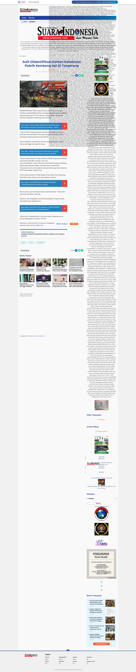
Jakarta (75, 657)
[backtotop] (68, 651)
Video (25, 22)
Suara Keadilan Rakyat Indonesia (101, 462)
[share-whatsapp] (82, 75)
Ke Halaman (101, 419)
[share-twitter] (79, 75)
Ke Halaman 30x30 (101, 431)
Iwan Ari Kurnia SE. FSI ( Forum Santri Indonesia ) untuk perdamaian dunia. (97, 627)
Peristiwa (89, 657)
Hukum (31, 242)
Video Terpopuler (94, 415)
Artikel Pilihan (93, 427)
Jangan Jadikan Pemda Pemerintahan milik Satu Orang (101, 487)
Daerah (23, 242)
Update (74, 224)
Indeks (24, 18)
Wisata (75, 661)
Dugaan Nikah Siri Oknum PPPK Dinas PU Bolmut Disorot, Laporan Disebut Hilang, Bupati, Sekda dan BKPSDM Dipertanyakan (96, 610)
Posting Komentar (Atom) (36, 336)
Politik (47, 661)
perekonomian (91, 661)
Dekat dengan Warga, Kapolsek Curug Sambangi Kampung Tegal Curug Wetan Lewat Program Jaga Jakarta (95, 2)
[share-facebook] (76, 75)
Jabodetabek (40, 242)
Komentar (26, 75)
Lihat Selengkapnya (101, 643)
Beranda (101, 457)
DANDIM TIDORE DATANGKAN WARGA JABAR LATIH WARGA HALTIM (42, 235)
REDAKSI (31, 18)
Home (23, 2)
